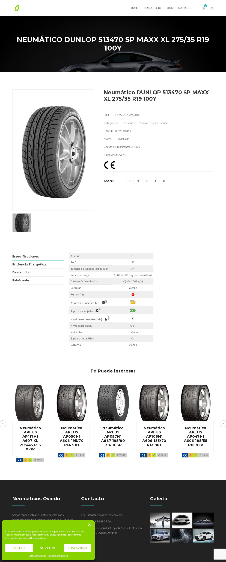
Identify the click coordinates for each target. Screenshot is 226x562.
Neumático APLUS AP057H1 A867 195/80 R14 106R (113, 436)
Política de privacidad (58, 555)
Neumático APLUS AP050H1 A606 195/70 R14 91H (72, 436)
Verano (133, 287)
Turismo (133, 332)
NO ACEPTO (48, 548)
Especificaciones (25, 256)
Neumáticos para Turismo (153, 123)
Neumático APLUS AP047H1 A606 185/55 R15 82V (195, 436)
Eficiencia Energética (29, 264)
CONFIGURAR (77, 548)
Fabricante (20, 280)
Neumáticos (131, 123)
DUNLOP (123, 138)
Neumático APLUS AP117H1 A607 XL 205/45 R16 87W (30, 438)
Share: (109, 181)
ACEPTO (19, 548)
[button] (89, 524)
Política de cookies (37, 555)
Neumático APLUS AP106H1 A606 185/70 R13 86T (154, 436)
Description (21, 272)
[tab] (38, 257)
